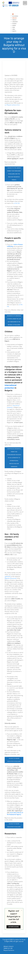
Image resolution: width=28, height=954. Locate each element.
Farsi (13, 27)
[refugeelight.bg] (11, 4)
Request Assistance (9, 950)
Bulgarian (15, 16)
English (14, 18)
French (14, 19)
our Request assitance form (12, 105)
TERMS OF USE (8, 948)
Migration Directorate (10, 578)
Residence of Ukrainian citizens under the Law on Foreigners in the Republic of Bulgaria (14, 320)
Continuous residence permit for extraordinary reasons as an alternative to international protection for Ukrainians (14, 457)
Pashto (14, 31)
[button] (25, 3)
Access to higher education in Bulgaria (14, 760)
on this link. (17, 203)
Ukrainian (15, 21)
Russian (14, 23)
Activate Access (13, 926)
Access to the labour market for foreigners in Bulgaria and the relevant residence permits (14, 174)
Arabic (14, 25)
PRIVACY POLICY (9, 946)
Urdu (13, 29)
